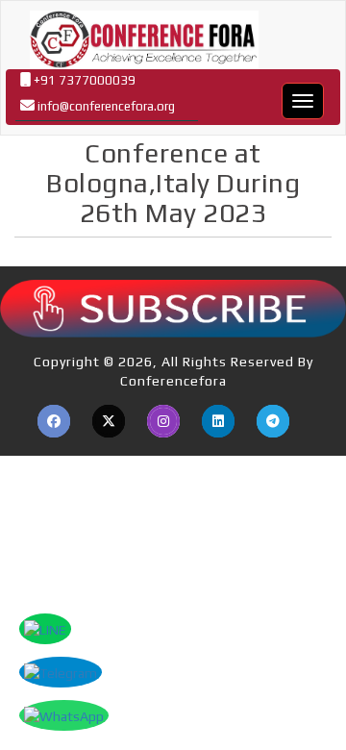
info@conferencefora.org (106, 106)
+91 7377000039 (83, 80)
